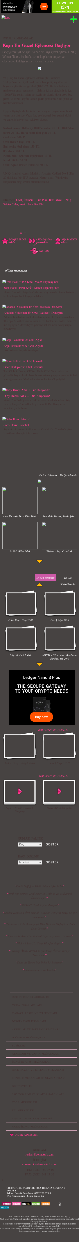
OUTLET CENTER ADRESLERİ (30, 997)
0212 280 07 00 (42, 1193)
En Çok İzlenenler (68, 475)
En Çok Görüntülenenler (67, 581)
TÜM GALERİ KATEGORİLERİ (53, 730)
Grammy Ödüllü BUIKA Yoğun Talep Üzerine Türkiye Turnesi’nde (40, 953)
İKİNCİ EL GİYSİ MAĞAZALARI (31, 1061)
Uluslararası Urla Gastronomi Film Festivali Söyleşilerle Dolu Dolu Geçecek (40, 926)
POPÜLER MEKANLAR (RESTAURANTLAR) (38, 1078)
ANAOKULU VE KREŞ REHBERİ (32, 1118)
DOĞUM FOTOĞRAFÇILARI (29, 1037)
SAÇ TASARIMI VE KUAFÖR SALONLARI (38, 1094)
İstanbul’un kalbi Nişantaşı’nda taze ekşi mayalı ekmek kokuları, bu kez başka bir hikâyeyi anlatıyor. (40, 294)
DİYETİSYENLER (22, 1086)
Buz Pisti (41, 200)
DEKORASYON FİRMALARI (29, 1021)
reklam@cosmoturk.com (39, 1154)
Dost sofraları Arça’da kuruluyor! (21, 350)
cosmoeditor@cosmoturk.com (39, 1164)
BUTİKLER (18, 1045)
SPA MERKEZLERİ (23, 1110)
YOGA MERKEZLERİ (24, 1102)
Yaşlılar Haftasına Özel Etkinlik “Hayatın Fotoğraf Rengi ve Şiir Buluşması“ (40, 915)
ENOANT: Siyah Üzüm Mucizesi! (39, 905)
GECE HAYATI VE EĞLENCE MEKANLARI (38, 1069)
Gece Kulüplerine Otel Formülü (23, 367)
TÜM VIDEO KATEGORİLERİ (53, 776)
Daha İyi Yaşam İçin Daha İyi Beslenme (39, 962)
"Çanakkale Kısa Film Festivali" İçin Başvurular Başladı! (39, 936)
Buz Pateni (55, 200)
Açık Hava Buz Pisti (32, 204)
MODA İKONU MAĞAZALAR (30, 1126)
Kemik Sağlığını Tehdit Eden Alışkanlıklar (39, 886)
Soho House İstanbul (16, 425)
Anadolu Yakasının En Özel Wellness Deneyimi (33, 312)
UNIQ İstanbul (25, 200)
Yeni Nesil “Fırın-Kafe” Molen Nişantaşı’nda (31, 287)
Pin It (22, 233)
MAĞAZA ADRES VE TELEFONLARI (34, 1013)
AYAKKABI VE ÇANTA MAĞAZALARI (35, 1053)
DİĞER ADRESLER (26, 1134)
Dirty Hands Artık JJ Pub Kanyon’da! (27, 395)
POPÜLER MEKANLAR (17, 38)
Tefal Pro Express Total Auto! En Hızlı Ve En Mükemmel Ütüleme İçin (40, 896)
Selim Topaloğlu (35, 1195)
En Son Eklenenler (48, 475)
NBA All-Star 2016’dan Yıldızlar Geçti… (39, 943)
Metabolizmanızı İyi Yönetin (39, 970)
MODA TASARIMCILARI (27, 1005)
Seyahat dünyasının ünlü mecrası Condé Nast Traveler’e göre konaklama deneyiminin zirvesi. (38, 431)
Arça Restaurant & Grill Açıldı (23, 345)
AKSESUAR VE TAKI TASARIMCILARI (35, 1029)
